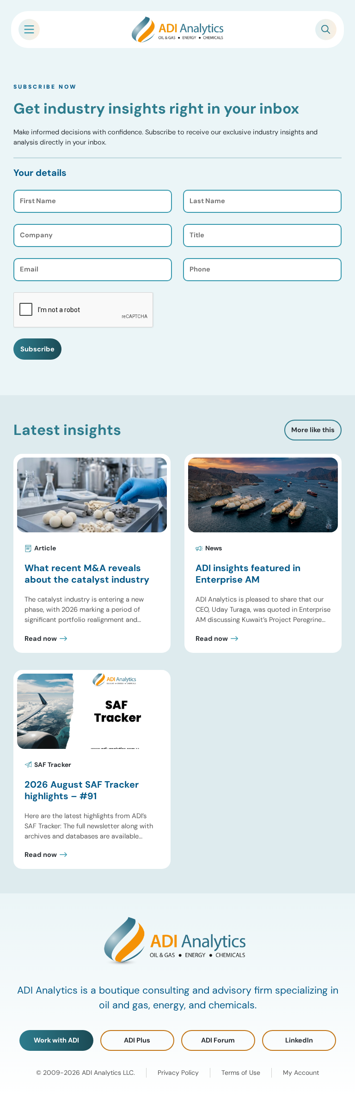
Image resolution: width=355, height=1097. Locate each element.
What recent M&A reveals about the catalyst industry (86, 573)
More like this (313, 429)
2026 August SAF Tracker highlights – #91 (81, 790)
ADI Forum (218, 1040)
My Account (301, 1072)
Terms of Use (240, 1072)
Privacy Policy (178, 1072)
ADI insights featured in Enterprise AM (248, 573)
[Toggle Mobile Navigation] (29, 29)
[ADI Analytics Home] (177, 29)
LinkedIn (299, 1040)
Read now (40, 638)
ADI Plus (137, 1040)
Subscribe (37, 349)
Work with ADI (56, 1040)
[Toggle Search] (326, 29)
